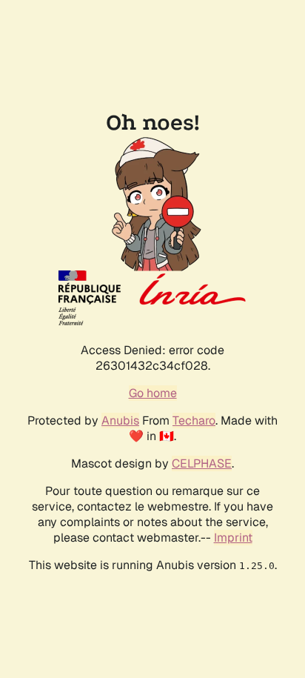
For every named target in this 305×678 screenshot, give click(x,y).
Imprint (233, 537)
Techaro (193, 420)
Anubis (120, 420)
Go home (153, 393)
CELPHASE (202, 463)
